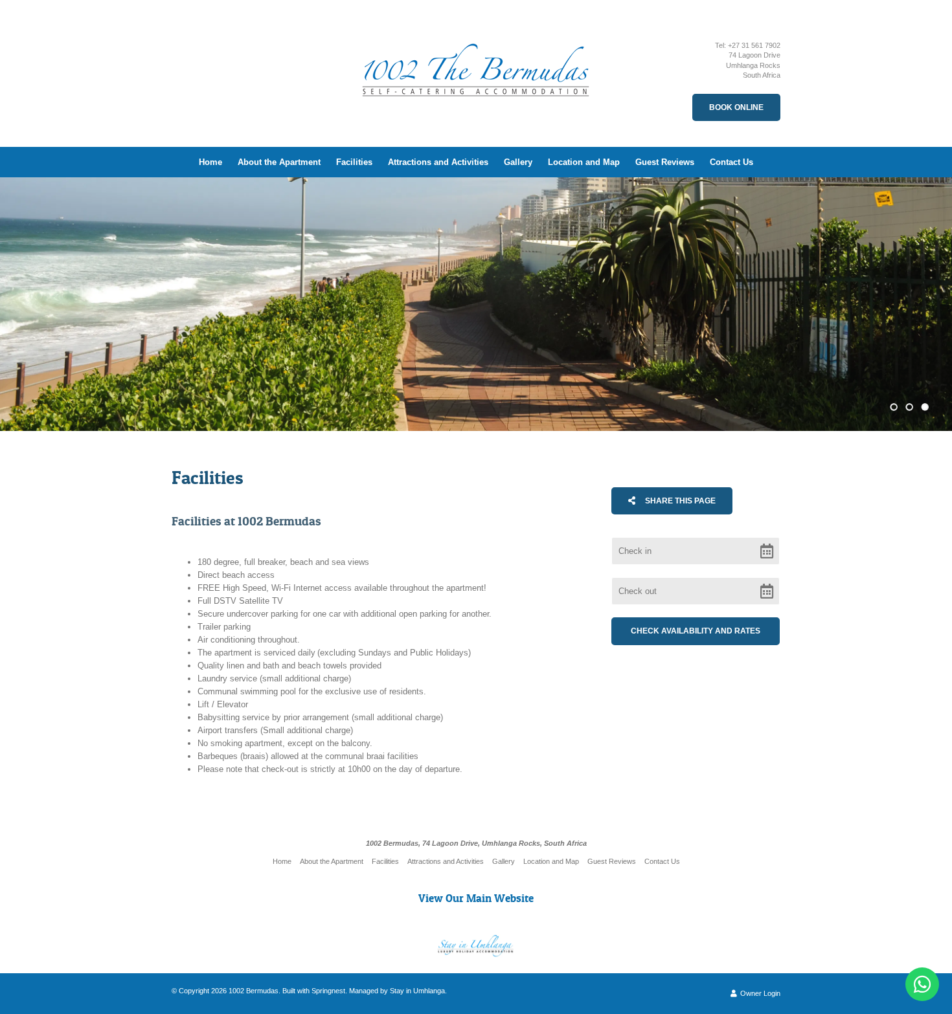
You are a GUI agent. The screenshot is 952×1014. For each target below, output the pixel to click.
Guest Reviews (664, 162)
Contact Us (731, 162)
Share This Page (679, 500)
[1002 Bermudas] (476, 60)
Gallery (518, 162)
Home (210, 162)
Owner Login (759, 993)
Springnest (328, 991)
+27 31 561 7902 (754, 45)
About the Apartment (279, 162)
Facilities (354, 162)
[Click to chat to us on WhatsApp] (922, 984)
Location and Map (584, 162)
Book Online (736, 107)
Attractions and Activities (438, 162)
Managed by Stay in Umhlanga (397, 991)
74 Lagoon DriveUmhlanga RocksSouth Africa (753, 65)
